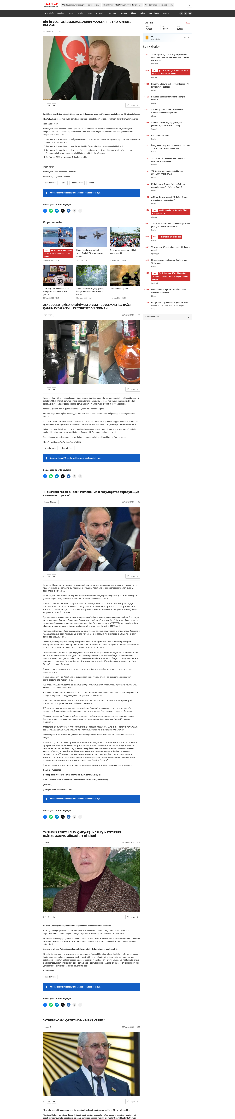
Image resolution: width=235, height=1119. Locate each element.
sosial (91, 183)
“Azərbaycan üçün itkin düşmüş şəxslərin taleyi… (81, 5)
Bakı (63, 183)
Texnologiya (154, 13)
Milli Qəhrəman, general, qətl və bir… (159, 5)
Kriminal (99, 13)
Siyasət (71, 13)
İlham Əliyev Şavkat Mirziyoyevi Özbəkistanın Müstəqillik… (123, 5)
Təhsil (142, 13)
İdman (133, 13)
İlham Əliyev (77, 183)
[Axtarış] (189, 5)
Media (80, 13)
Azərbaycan (50, 183)
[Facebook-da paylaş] (45, 211)
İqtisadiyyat (111, 13)
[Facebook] (181, 13)
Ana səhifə (49, 13)
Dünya (89, 13)
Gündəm (60, 13)
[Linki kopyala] (80, 211)
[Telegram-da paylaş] (57, 211)
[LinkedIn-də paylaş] (68, 211)
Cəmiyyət (123, 13)
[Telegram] (186, 13)
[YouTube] (190, 13)
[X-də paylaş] (63, 211)
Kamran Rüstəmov (50, 502)
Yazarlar (166, 13)
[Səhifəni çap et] (74, 211)
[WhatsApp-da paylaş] (51, 211)
